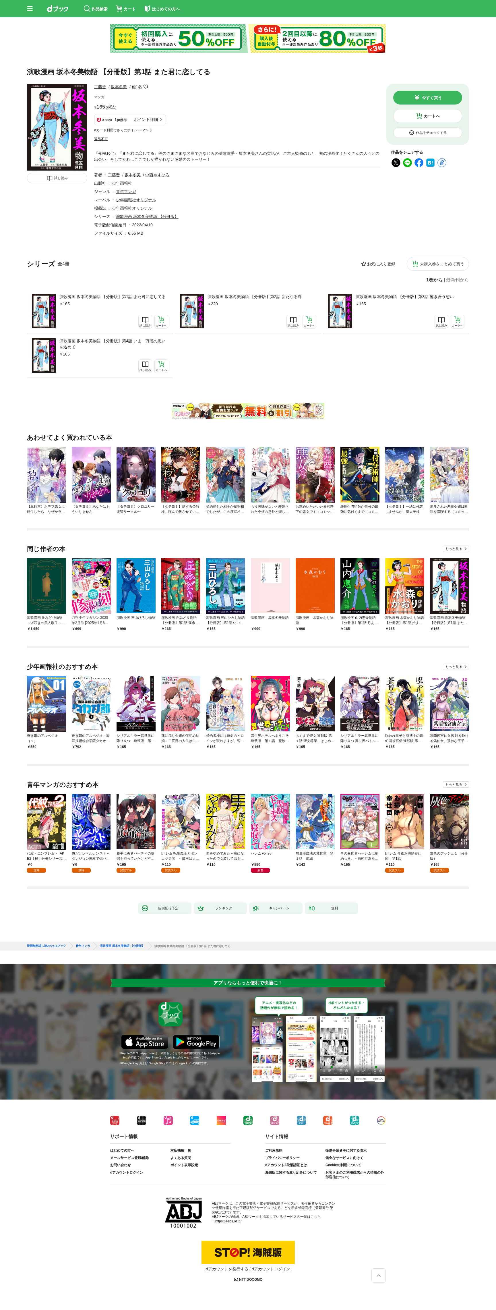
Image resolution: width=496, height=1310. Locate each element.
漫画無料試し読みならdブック (46, 945)
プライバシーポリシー (282, 1158)
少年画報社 (122, 183)
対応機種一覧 (180, 1150)
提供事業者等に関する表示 (346, 1150)
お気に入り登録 (381, 264)
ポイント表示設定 (184, 1165)
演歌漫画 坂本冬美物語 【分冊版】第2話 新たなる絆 (255, 296)
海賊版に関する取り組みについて (291, 1172)
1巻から (434, 280)
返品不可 (101, 139)
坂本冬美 (119, 86)
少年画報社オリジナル (136, 200)
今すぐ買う (432, 97)
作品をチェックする (431, 133)
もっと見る (453, 549)
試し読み (61, 178)
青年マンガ (126, 191)
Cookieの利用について (343, 1165)
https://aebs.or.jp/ (228, 1221)
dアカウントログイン (126, 1172)
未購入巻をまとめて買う (442, 264)
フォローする (146, 87)
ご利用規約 (273, 1150)
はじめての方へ (122, 1150)
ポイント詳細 (146, 119)
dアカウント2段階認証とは (286, 1165)
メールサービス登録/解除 (129, 1158)
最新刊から (457, 280)
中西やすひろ (157, 175)
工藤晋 (100, 86)
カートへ (432, 116)
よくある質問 (180, 1158)
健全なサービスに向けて (344, 1158)
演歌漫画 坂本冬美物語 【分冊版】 (147, 216)
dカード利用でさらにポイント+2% (121, 130)
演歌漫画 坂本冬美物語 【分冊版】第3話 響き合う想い (405, 296)
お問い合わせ (120, 1165)
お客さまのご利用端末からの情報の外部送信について (355, 1174)
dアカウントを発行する (227, 1269)
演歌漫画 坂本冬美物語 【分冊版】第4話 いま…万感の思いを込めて (112, 344)
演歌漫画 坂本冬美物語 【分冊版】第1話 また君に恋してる (112, 296)
